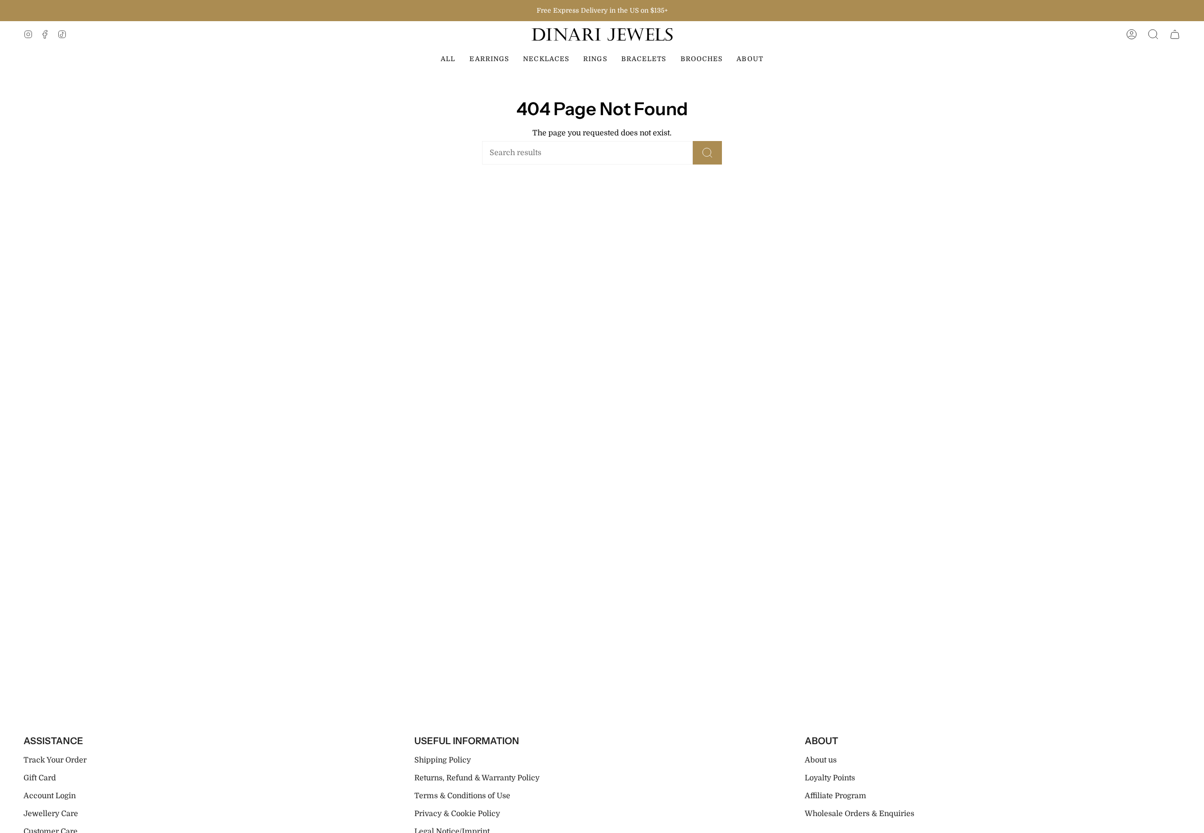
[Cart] (1175, 34)
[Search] (707, 153)
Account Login (50, 796)
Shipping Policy (442, 760)
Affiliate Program (835, 796)
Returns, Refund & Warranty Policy (476, 778)
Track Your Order (55, 760)
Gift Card (40, 778)
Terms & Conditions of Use (462, 796)
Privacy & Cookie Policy (457, 813)
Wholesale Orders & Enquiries (859, 813)
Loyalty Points (830, 778)
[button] (1153, 34)
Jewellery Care (51, 813)
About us (821, 760)
